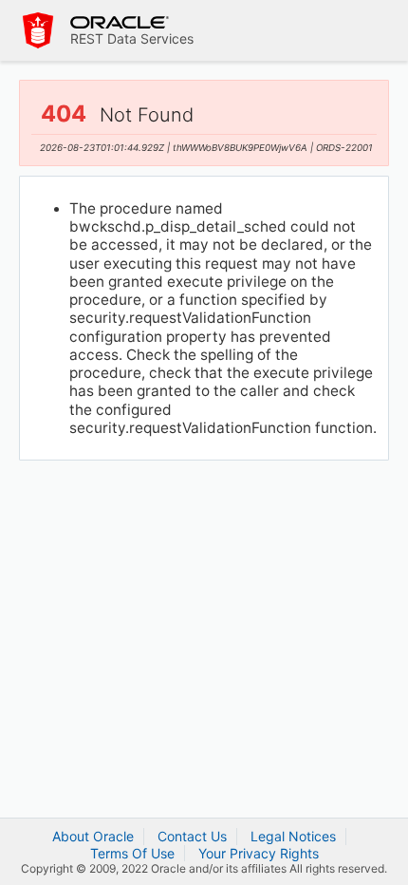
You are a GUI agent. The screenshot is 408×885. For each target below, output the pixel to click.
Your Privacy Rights (258, 853)
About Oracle (93, 836)
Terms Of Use (132, 853)
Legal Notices (293, 836)
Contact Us (192, 836)
